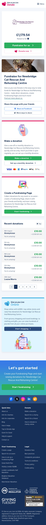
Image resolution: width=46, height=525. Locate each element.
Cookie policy (29, 468)
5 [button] (30, 287)
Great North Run (7, 463)
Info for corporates (8, 418)
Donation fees (29, 450)
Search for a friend (31, 418)
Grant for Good (7, 432)
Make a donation (22, 158)
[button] (28, 39)
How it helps (6, 425)
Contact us (5, 440)
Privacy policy (29, 464)
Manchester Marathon (9, 482)
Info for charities (7, 415)
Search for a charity (31, 415)
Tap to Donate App (8, 429)
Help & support (7, 436)
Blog (3, 422)
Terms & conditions (31, 461)
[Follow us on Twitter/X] (17, 400)
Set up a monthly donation (21, 163)
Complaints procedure (32, 457)
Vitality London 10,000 (9, 466)
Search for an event (8, 454)
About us (5, 411)
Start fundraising (21, 211)
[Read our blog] (35, 400)
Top (40, 224)
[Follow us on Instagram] (23, 400)
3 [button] (22, 287)
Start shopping (21, 329)
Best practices (30, 454)
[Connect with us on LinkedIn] (29, 400)
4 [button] (26, 287)
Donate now (24, 51)
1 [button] (16, 287)
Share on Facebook (24, 109)
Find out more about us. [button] (13, 98)
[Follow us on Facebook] (11, 400)
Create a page (6, 450)
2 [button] (19, 287)
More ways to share (24, 113)
